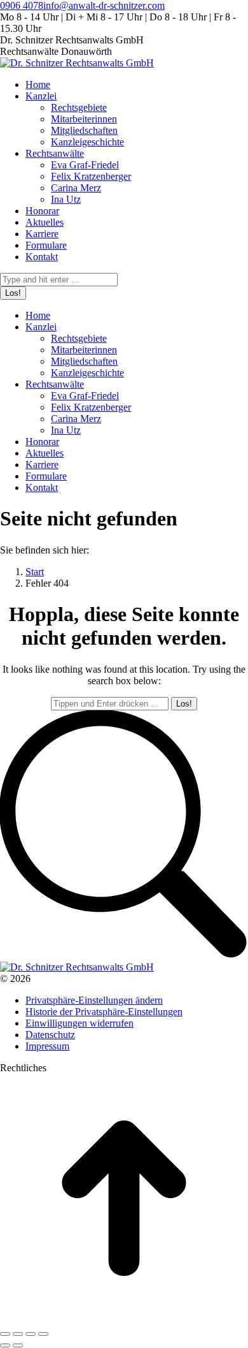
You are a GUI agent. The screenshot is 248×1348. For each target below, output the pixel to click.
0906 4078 (21, 5)
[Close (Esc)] (5, 1334)
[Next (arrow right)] (18, 1345)
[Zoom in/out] (43, 1334)
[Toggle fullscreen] (30, 1334)
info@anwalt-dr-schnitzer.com (104, 5)
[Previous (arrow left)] (5, 1345)
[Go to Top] (124, 1319)
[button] (94, 1000)
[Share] (18, 1334)
